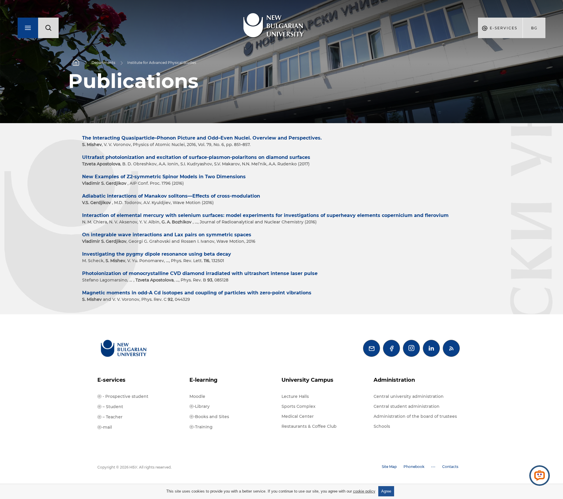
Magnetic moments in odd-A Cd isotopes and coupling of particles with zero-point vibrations (196, 293)
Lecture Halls (295, 396)
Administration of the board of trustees (415, 416)
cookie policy (364, 491)
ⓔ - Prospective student (122, 396)
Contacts (450, 466)
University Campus (307, 380)
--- (433, 466)
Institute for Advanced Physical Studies (161, 62)
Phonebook (413, 466)
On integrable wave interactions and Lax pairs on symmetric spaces (166, 234)
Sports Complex (299, 406)
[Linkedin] (431, 348)
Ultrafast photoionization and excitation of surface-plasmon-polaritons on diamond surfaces (196, 157)
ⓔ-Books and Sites (209, 416)
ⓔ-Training (201, 427)
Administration (394, 380)
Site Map (389, 466)
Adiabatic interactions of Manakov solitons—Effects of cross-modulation (171, 196)
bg (534, 28)
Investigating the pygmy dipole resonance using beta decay (156, 254)
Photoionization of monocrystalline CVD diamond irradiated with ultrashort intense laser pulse (200, 273)
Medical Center (298, 416)
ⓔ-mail (104, 427)
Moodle (197, 396)
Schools (382, 426)
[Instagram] (411, 348)
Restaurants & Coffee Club (309, 426)
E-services (111, 380)
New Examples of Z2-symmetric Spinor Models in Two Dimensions (164, 176)
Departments (103, 62)
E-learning (203, 380)
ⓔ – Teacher (110, 417)
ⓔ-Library (199, 406)
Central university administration (409, 396)
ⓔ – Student (110, 406)
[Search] (48, 28)
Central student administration (407, 406)
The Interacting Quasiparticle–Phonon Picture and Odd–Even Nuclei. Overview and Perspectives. (202, 138)
